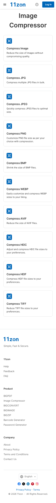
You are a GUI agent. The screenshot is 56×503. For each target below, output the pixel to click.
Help (6, 366)
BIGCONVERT (11, 405)
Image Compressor (14, 400)
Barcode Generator (14, 419)
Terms (36, 489)
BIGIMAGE (9, 410)
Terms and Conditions (16, 454)
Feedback (9, 371)
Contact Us (10, 459)
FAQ (6, 376)
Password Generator (15, 424)
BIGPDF (8, 395)
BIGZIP (7, 415)
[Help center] (37, 5)
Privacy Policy (12, 449)
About (7, 444)
